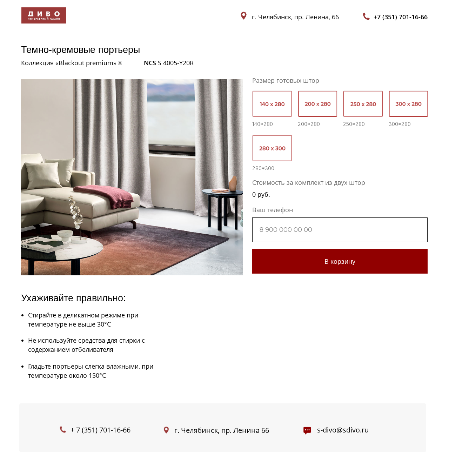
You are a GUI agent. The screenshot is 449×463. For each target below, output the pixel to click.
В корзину (339, 261)
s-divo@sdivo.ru (343, 430)
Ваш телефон (272, 210)
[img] (43, 15)
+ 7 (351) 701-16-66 (100, 430)
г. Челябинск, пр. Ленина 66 (221, 430)
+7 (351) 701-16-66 (401, 17)
